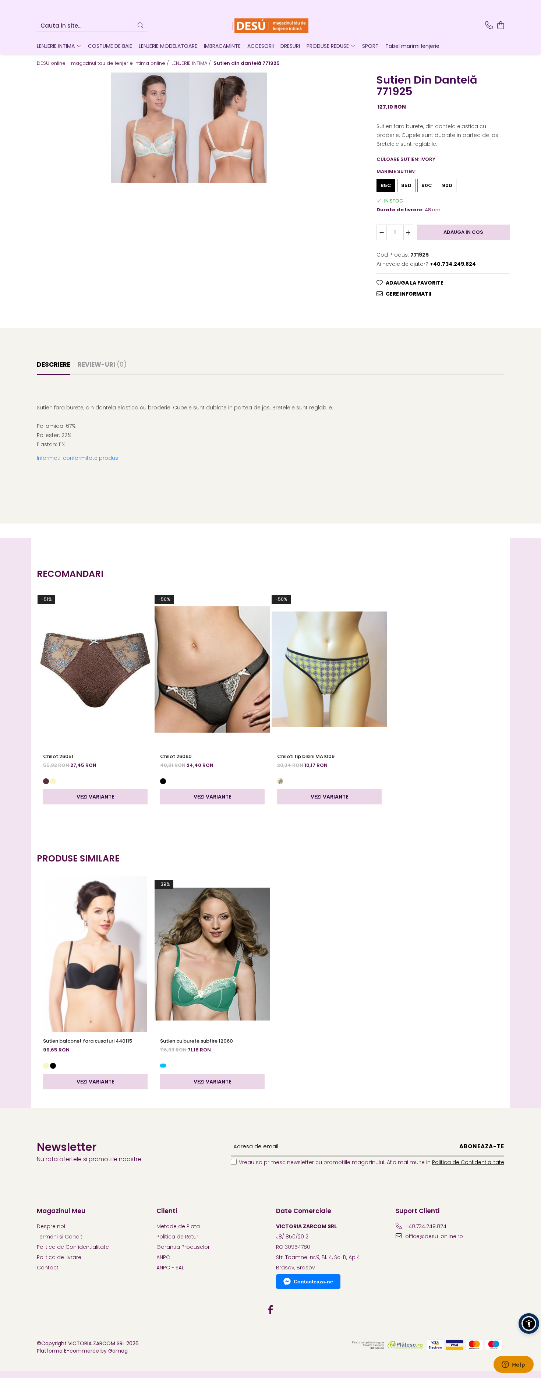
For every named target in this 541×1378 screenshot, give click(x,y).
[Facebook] (270, 1310)
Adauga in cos (463, 232)
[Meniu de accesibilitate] (529, 1323)
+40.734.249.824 (425, 1226)
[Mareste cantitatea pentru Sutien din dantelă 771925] (408, 232)
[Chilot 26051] (95, 669)
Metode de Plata (178, 1226)
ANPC (163, 1257)
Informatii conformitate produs (77, 458)
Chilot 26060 (176, 756)
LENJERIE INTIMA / (192, 63)
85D (406, 185)
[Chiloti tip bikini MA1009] (329, 669)
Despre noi (51, 1226)
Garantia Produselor (183, 1247)
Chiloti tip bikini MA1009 (306, 756)
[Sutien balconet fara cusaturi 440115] (95, 954)
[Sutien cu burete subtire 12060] (212, 954)
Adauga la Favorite (414, 282)
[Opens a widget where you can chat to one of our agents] (513, 1365)
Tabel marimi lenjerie (412, 46)
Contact (48, 1267)
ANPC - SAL (170, 1267)
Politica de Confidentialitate (468, 1162)
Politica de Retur (177, 1236)
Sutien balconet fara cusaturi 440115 (87, 1040)
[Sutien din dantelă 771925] (189, 128)
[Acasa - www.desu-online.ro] (270, 25)
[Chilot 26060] (212, 669)
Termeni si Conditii (61, 1236)
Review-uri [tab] (102, 364)
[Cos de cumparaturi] (500, 25)
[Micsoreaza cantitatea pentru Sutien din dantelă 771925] (381, 232)
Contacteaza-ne (313, 1281)
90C (426, 185)
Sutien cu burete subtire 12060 (196, 1040)
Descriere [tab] (53, 364)
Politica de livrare (59, 1257)
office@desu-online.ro (433, 1236)
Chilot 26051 (58, 756)
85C (386, 185)
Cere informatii (408, 293)
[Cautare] (140, 26)
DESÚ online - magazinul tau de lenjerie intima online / (103, 63)
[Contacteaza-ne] (489, 25)
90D (447, 185)
